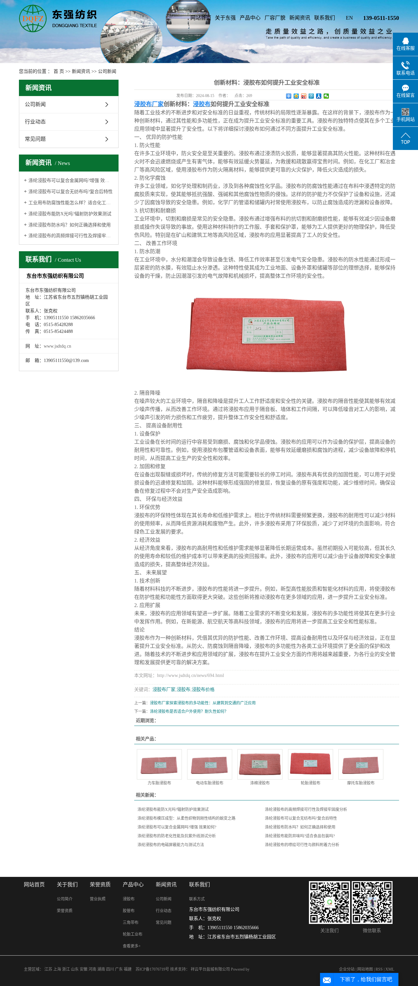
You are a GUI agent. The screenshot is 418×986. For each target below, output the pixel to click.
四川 (110, 969)
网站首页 (200, 18)
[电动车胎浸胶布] (209, 764)
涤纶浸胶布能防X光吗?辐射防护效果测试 (69, 213)
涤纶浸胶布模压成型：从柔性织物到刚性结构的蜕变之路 (186, 818)
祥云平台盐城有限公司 (211, 969)
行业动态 (35, 121)
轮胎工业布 (132, 934)
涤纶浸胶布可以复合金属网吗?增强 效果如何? (71, 180)
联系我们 (324, 18)
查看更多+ (132, 946)
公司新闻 (107, 71)
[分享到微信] (326, 96)
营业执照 (97, 899)
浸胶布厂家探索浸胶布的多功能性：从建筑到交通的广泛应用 (203, 703)
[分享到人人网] (319, 96)
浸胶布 (183, 689)
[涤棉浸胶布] (259, 764)
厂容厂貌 (275, 18)
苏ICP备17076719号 (152, 969)
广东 (119, 969)
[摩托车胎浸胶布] (360, 764)
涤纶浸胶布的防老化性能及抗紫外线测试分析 (176, 836)
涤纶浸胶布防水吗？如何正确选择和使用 (69, 224)
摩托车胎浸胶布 (361, 783)
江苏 (48, 969)
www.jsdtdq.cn (57, 346)
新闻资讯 (299, 18)
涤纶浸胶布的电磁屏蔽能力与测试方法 (170, 845)
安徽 (84, 969)
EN (349, 18)
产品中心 (250, 18)
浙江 (66, 969)
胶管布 (129, 911)
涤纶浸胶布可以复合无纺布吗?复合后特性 (70, 191)
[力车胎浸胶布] (159, 764)
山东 (75, 969)
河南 (92, 969)
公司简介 (64, 899)
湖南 (101, 969)
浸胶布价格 (203, 689)
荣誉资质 (64, 911)
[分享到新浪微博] (304, 96)
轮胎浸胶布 (310, 783)
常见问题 (35, 139)
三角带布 (130, 922)
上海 (57, 969)
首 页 (59, 71)
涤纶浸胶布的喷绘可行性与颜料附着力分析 (302, 845)
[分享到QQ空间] (296, 96)
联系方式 (197, 899)
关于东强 (225, 18)
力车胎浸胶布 (159, 783)
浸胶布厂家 (164, 689)
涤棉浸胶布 (260, 783)
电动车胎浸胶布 (209, 783)
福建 (128, 969)
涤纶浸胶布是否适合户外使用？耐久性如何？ (189, 711)
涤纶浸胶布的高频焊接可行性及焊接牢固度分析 (71, 235)
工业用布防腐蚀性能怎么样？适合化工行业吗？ (71, 202)
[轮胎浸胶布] (310, 764)
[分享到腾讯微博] (311, 96)
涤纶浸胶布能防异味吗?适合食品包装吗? (300, 836)
